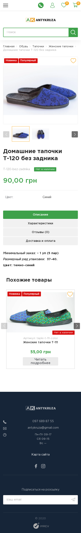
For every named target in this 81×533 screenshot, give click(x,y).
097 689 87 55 (43, 421)
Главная (9, 46)
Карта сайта (40, 454)
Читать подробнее (40, 361)
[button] (75, 134)
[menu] (5, 5)
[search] (73, 32)
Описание (40, 214)
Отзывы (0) (40, 232)
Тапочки (38, 46)
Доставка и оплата (40, 241)
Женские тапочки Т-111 (40, 342)
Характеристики (40, 223)
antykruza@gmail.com (43, 428)
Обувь (23, 46)
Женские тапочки (61, 46)
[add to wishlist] (73, 61)
